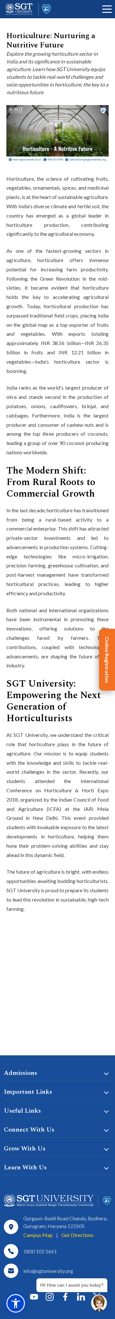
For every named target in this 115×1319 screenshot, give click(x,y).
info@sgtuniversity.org (48, 1271)
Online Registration (107, 659)
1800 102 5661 (40, 1251)
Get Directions (77, 1235)
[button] (15, 1303)
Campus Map (38, 1235)
